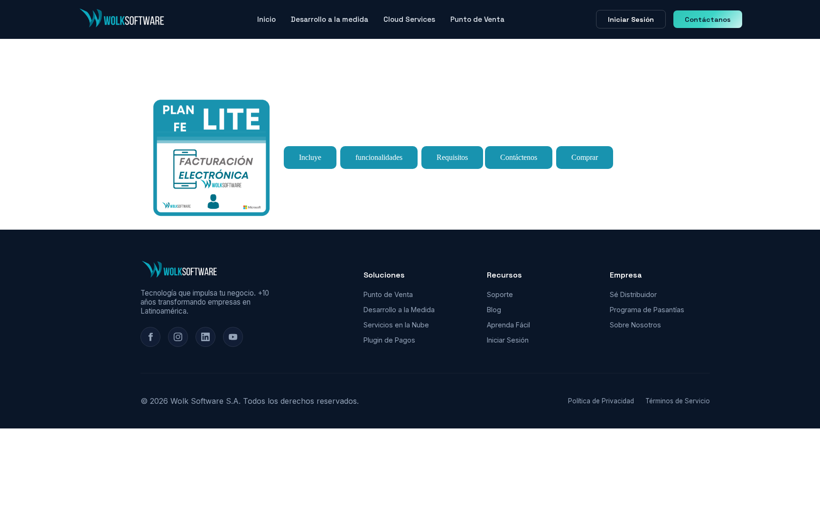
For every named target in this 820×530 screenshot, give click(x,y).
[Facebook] (150, 337)
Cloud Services (409, 19)
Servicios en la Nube (396, 325)
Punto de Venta (477, 19)
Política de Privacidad (601, 401)
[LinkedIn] (205, 337)
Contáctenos (518, 157)
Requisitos (452, 157)
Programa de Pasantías (647, 310)
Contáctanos (708, 19)
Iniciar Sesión (631, 19)
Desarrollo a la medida (329, 19)
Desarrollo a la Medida (399, 310)
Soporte (500, 294)
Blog (494, 310)
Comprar (584, 157)
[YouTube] (233, 337)
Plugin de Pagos (389, 340)
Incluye (310, 157)
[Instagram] (178, 337)
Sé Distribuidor (633, 294)
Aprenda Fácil (508, 325)
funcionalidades (378, 157)
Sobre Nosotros (635, 325)
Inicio (266, 19)
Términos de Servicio (677, 401)
